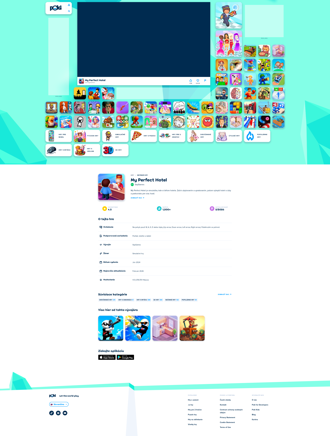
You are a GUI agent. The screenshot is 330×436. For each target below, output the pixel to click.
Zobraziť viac (136, 198)
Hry (132, 175)
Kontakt (223, 405)
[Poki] (56, 8)
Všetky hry (192, 424)
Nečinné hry (142, 175)
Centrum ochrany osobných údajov (231, 411)
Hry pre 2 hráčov (195, 410)
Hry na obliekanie (195, 420)
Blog (254, 415)
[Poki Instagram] (58, 413)
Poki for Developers (260, 405)
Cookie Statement (227, 422)
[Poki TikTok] (51, 413)
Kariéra (255, 420)
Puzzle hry (192, 415)
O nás (254, 400)
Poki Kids (256, 410)
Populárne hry (189, 300)
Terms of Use (225, 427)
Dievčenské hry (107, 300)
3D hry (157, 300)
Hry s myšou (143, 300)
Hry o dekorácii (126, 300)
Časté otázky (225, 400)
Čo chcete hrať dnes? (69, 11)
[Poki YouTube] (65, 413)
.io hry (190, 405)
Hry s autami (193, 400)
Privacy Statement (227, 417)
